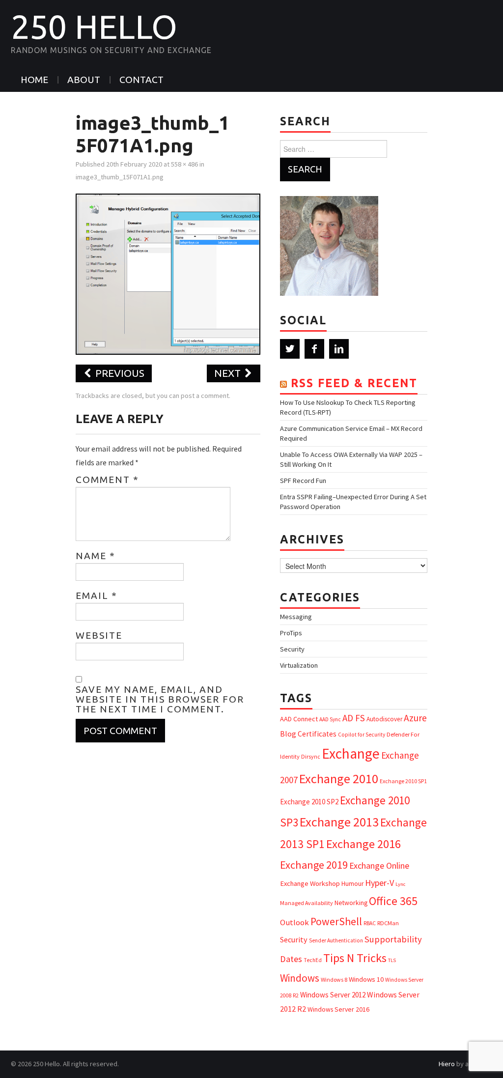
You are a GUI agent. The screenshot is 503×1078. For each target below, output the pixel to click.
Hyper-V (379, 882)
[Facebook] (314, 349)
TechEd (313, 960)
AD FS (353, 718)
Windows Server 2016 (338, 1009)
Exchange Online (379, 865)
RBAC (369, 923)
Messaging (296, 616)
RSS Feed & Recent (354, 383)
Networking (351, 902)
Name (95, 556)
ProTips (291, 632)
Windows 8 (334, 979)
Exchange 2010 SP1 (403, 781)
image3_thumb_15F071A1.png (120, 176)
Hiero (447, 1063)
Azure (415, 718)
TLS (392, 960)
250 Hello (94, 26)
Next (228, 373)
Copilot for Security (361, 734)
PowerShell (336, 921)
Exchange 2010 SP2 (309, 801)
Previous (118, 373)
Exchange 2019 (314, 865)
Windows (299, 978)
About (83, 79)
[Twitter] (290, 349)
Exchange (351, 753)
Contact (141, 79)
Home (34, 79)
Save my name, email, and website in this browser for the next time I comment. (160, 699)
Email (96, 595)
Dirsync (310, 756)
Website (99, 635)
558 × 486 (184, 164)
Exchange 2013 (339, 822)
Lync (400, 884)
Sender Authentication (336, 940)
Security (292, 649)
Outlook (294, 922)
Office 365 (393, 901)
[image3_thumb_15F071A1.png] (168, 273)
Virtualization (299, 665)
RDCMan (388, 923)
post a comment (205, 395)
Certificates (317, 733)
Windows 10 (366, 979)
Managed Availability (306, 903)
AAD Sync (330, 719)
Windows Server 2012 (332, 994)
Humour (352, 883)
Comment (107, 479)
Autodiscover (384, 719)
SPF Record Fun (303, 480)
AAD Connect (299, 718)
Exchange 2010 (338, 778)
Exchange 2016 (363, 843)
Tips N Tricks (355, 957)
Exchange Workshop (310, 883)
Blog (288, 733)
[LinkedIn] (339, 349)
